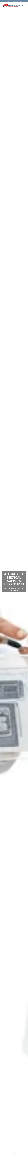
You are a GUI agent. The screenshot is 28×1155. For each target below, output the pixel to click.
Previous (3, 581)
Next (24, 581)
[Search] (15, 5)
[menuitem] (15, 5)
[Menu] (19, 5)
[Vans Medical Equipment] (11, 5)
